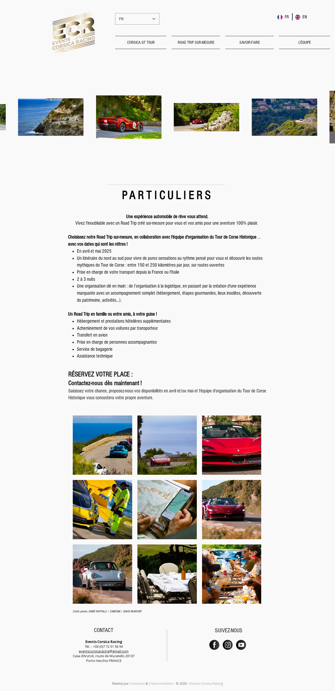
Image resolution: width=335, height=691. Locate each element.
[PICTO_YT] (241, 645)
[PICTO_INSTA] (228, 645)
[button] (142, 42)
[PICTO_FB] (214, 645)
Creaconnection (161, 683)
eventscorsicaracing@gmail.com (104, 651)
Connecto (137, 683)
